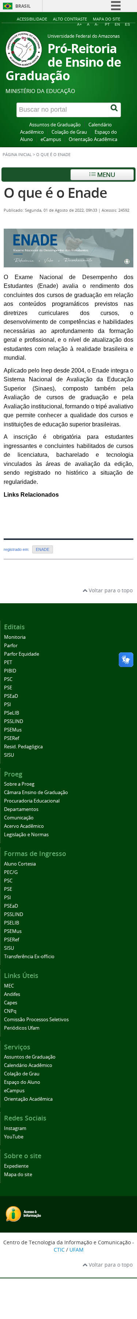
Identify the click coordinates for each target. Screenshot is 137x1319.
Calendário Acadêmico (28, 1065)
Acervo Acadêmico (24, 826)
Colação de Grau (69, 132)
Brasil (23, 6)
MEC (9, 986)
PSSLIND (13, 721)
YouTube (13, 1137)
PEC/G (11, 872)
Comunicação (19, 818)
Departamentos (21, 809)
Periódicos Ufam (21, 1028)
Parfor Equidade (21, 654)
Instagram (15, 1128)
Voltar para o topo (110, 590)
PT (107, 24)
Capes (10, 1003)
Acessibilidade (32, 19)
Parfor (11, 645)
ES (127, 24)
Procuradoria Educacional (32, 801)
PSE (8, 688)
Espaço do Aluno (22, 1082)
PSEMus (13, 730)
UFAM (76, 1249)
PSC (8, 679)
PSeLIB (11, 713)
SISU (9, 755)
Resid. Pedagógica (23, 747)
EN (117, 24)
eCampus (51, 139)
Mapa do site (106, 19)
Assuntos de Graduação (55, 125)
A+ (79, 24)
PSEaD (11, 696)
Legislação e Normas (26, 834)
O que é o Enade (55, 192)
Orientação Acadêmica (93, 139)
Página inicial (17, 154)
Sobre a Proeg (19, 784)
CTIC (59, 1249)
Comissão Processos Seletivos (36, 1019)
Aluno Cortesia (20, 864)
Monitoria (15, 637)
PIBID (10, 671)
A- (96, 24)
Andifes (12, 994)
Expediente (16, 1166)
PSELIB (11, 923)
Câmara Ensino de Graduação (36, 792)
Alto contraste (70, 19)
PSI (7, 704)
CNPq (10, 1011)
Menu (105, 174)
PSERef (11, 738)
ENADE (42, 549)
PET (8, 662)
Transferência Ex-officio (29, 956)
